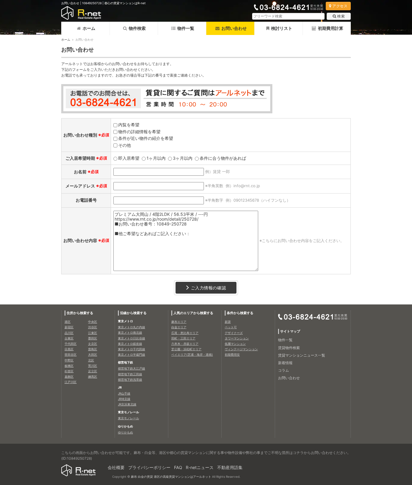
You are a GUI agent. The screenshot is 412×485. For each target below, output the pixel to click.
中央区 (92, 321)
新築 (228, 321)
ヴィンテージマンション (241, 349)
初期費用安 (232, 354)
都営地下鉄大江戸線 (131, 368)
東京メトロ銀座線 (130, 343)
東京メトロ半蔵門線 (131, 354)
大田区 (92, 354)
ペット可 (231, 327)
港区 (68, 321)
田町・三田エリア (183, 338)
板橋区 (69, 365)
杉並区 (69, 371)
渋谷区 (92, 327)
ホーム (89, 28)
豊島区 (92, 349)
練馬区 (92, 376)
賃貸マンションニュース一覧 (301, 355)
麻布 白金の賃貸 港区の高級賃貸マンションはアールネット (171, 476)
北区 (91, 360)
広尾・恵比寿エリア (184, 333)
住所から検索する (80, 313)
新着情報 (285, 363)
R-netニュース (200, 467)
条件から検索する (240, 313)
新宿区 (69, 327)
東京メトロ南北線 (130, 332)
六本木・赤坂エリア (184, 343)
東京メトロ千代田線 (131, 349)
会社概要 (116, 467)
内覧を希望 (128, 124)
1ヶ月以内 (156, 158)
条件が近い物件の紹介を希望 (145, 138)
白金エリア (178, 327)
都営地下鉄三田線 (130, 374)
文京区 (92, 343)
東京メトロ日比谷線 (131, 338)
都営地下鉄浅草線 (130, 379)
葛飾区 (69, 376)
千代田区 (71, 343)
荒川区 (92, 365)
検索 (341, 16)
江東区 (92, 333)
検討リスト (281, 28)
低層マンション (235, 343)
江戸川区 (71, 382)
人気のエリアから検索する (193, 313)
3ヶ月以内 (182, 158)
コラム (283, 370)
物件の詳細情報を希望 (139, 131)
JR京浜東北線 (127, 404)
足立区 (92, 371)
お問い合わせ (289, 378)
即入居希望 (128, 158)
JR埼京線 (124, 399)
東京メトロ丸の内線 (131, 327)
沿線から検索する (133, 313)
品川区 (69, 333)
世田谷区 (71, 354)
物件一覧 (185, 28)
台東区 (69, 338)
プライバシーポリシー (149, 467)
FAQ (178, 467)
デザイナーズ (234, 333)
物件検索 (137, 28)
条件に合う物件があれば (223, 158)
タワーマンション (237, 338)
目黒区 (69, 349)
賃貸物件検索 (289, 347)
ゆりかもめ (125, 432)
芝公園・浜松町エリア (186, 349)
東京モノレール (128, 418)
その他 (124, 145)
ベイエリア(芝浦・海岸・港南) (192, 354)
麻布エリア (178, 321)
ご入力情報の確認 (208, 287)
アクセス (339, 6)
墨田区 (92, 338)
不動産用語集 (229, 467)
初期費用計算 (330, 28)
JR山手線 (124, 393)
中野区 (69, 360)
